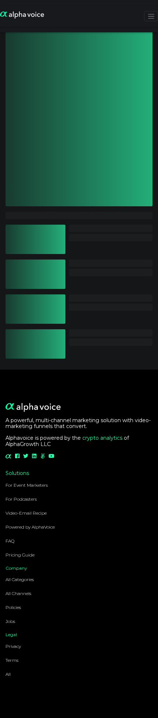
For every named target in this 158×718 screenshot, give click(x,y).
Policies (13, 607)
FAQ (10, 541)
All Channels (18, 593)
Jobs (10, 621)
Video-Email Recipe (26, 513)
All (8, 674)
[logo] (22, 15)
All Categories (20, 579)
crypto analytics (102, 438)
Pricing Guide (20, 555)
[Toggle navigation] (151, 16)
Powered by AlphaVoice (30, 527)
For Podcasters (21, 499)
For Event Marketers (27, 485)
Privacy (13, 646)
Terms (12, 660)
